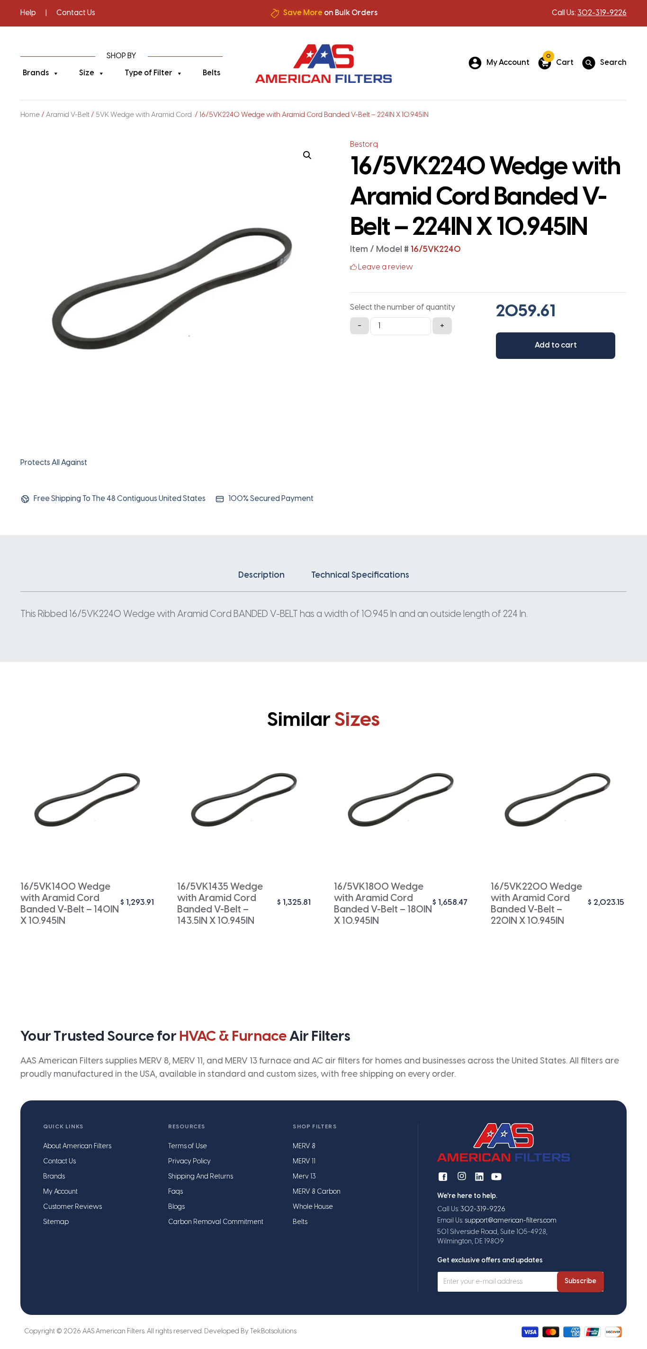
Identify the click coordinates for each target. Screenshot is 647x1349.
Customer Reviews (72, 1207)
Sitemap (56, 1222)
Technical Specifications (360, 575)
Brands (36, 73)
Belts (211, 73)
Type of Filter (148, 73)
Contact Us (75, 13)
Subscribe (580, 1281)
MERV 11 (304, 1161)
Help (28, 13)
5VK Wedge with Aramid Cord (144, 115)
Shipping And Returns (200, 1176)
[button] (307, 155)
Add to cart (556, 345)
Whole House (313, 1207)
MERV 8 (304, 1146)
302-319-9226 (602, 13)
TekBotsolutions (273, 1331)
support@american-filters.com (511, 1220)
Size (86, 73)
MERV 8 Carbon (317, 1192)
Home (30, 115)
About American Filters (77, 1146)
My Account (60, 1192)
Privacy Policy (189, 1161)
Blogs (176, 1207)
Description (261, 575)
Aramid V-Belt (68, 115)
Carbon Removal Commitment (215, 1222)
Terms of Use (187, 1146)
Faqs (175, 1192)
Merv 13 (304, 1176)
